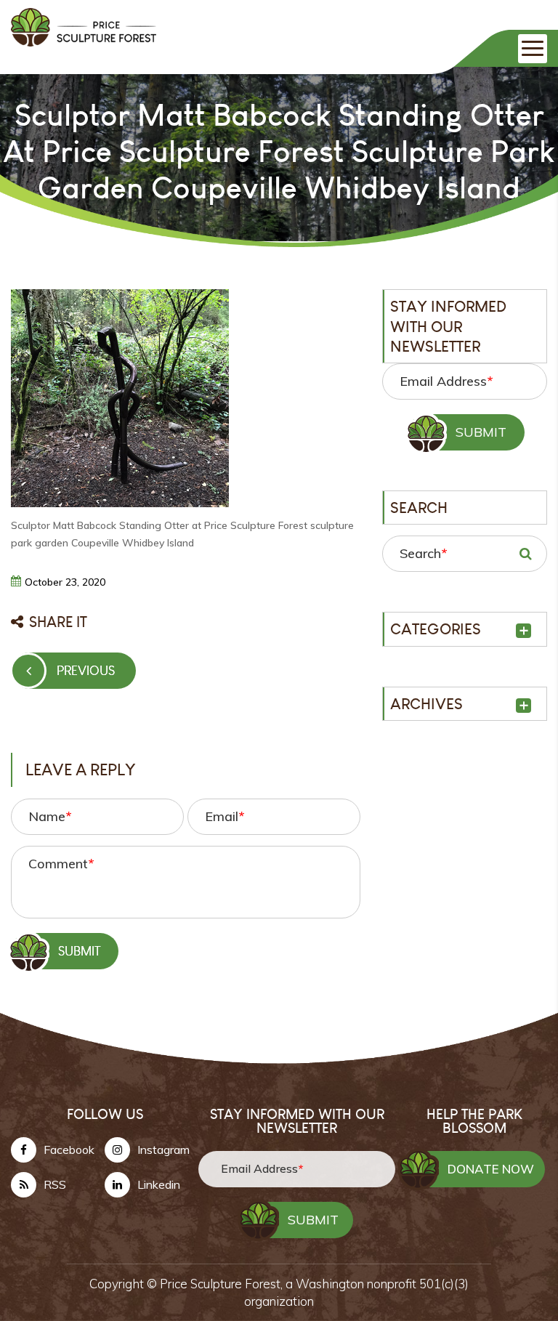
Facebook (69, 1149)
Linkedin (158, 1184)
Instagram (163, 1149)
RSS (55, 1184)
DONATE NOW (491, 1168)
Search (423, 553)
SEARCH (525, 553)
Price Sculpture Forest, (223, 1283)
